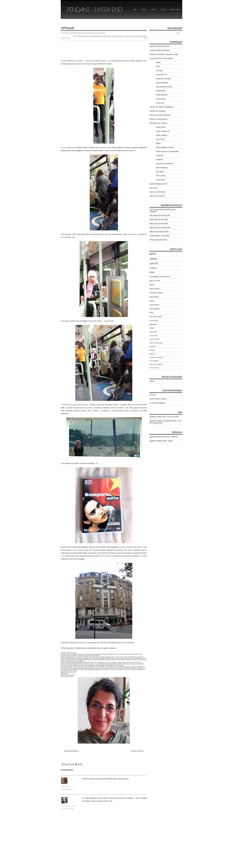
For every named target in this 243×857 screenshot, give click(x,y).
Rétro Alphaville (161, 168)
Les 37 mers (160, 139)
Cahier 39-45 (160, 127)
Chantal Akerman (154, 367)
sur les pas (160, 103)
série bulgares (155, 309)
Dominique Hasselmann (68, 806)
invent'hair (153, 346)
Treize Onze (160, 180)
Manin (85, 321)
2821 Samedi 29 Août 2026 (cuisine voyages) (163, 210)
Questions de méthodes (164, 163)
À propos (143, 9)
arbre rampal (154, 297)
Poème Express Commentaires (167, 151)
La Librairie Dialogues (157, 403)
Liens (135, 9)
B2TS (158, 66)
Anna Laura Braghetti (93, 36)
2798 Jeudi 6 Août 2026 (158, 240)
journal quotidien (99, 33)
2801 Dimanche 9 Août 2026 (160, 228)
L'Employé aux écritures (158, 123)
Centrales (159, 70)
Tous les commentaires (165, 422)
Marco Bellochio (141, 36)
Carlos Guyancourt (163, 131)
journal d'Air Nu (161, 74)
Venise (152, 285)
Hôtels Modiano (161, 135)
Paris (151, 313)
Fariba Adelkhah (117, 36)
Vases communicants (157, 192)
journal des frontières (163, 79)
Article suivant (137, 751)
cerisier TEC (153, 335)
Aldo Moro (81, 36)
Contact (154, 9)
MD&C (158, 143)
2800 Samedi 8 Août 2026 (159, 232)
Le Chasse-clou (129, 36)
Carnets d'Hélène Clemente (159, 50)
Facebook (173, 436)
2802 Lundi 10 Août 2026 (159, 224)
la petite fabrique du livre (159, 184)
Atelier (158, 62)
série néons (153, 332)
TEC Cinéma (160, 176)
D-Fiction (153, 395)
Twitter (170, 441)
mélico (152, 381)
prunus (152, 301)
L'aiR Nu (153, 268)
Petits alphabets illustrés (165, 147)
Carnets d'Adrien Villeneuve (160, 46)
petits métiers (155, 289)
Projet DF (159, 159)
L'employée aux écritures (160, 277)
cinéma (153, 259)
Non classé (154, 188)
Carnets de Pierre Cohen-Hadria (81, 33)
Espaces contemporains (158, 119)
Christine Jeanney (156, 293)
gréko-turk (152, 353)
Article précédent (71, 751)
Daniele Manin (106, 36)
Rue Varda (160, 172)
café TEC (154, 263)
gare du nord (155, 281)
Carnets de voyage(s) (157, 111)
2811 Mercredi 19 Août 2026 (160, 215)
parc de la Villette (155, 316)
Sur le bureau (161, 99)
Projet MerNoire (161, 95)
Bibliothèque (175, 9)
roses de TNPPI (154, 339)
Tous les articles (172, 416)
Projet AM (159, 155)
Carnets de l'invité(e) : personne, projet (164, 54)
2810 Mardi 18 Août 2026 (159, 220)
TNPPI (152, 328)
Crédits (163, 9)
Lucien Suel (154, 320)
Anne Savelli (154, 305)
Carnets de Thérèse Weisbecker (161, 107)
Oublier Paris (160, 91)
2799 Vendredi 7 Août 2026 (159, 236)
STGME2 (152, 350)
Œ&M (152, 272)
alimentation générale (156, 364)
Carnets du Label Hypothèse (160, 115)
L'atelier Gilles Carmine (158, 399)
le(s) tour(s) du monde (164, 87)
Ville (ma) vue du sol (157, 196)
